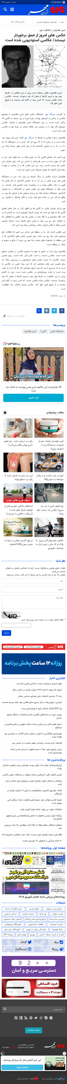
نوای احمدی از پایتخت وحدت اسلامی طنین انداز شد (39, 683)
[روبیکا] (31, 1018)
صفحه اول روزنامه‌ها (53, 848)
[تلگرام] (51, 1018)
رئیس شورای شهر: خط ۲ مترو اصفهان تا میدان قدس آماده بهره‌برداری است (36, 751)
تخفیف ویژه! (22, 1067)
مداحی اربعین (10, 914)
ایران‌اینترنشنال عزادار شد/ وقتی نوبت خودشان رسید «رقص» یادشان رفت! (32, 767)
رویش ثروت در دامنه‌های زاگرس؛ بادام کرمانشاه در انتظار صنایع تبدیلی (34, 716)
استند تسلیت (28, 914)
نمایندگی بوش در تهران (36, 929)
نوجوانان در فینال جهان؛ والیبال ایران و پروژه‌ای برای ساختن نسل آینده (34, 782)
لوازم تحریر (34, 909)
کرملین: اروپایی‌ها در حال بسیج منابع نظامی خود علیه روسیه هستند (32, 702)
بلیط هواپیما (57, 929)
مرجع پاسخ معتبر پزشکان (35, 919)
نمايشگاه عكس (57, 331)
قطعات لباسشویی (35, 924)
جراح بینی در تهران (54, 909)
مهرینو (32, 934)
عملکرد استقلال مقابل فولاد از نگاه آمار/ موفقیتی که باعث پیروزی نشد (33, 826)
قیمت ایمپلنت (56, 924)
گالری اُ (43, 331)
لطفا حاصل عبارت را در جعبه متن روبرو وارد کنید (43, 620)
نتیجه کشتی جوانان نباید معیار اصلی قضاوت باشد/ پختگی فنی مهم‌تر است (34, 801)
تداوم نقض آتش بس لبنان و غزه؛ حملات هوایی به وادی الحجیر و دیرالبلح (33, 726)
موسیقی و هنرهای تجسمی (47, 22)
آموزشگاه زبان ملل (12, 929)
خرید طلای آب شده (13, 909)
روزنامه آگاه (8, 934)
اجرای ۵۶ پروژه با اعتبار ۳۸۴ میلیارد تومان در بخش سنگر (37, 690)
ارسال (6, 633)
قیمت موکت (57, 914)
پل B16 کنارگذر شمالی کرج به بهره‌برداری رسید (41, 708)
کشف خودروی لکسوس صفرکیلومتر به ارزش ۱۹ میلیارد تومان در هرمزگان (34, 792)
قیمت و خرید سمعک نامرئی (51, 934)
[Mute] (11, 378)
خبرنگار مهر (50, 114)
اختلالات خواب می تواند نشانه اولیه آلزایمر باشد (41, 809)
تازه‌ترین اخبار (57, 678)
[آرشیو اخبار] (21, 1018)
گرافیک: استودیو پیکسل (26, 1078)
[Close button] (64, 1053)
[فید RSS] (26, 1018)
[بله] (46, 1018)
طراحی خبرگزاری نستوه (50, 1078)
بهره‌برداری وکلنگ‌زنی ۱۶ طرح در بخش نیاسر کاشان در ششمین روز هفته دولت (33, 735)
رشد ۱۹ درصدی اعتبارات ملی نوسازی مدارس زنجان (40, 696)
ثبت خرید (34, 398)
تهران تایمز (21, 934)
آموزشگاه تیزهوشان (13, 924)
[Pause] (7, 378)
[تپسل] (4, 344)
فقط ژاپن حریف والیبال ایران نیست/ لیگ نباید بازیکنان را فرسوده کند (32, 834)
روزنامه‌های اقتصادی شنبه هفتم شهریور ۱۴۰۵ (40, 897)
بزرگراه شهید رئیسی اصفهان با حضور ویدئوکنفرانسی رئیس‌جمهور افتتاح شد (34, 817)
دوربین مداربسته (56, 919)
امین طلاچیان (30, 331)
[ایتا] (16, 1018)
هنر (62, 22)
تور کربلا (42, 914)
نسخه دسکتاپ (33, 1030)
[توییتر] (36, 1018)
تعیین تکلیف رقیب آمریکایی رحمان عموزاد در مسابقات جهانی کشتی (32, 775)
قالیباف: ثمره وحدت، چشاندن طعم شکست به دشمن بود (37, 743)
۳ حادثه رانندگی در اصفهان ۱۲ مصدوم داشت (42, 841)
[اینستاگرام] (41, 1018)
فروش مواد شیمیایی (12, 919)
